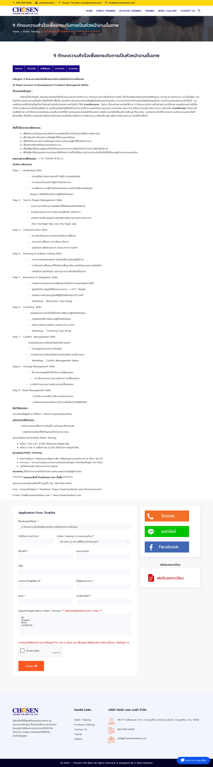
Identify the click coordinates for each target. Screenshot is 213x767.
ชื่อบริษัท (23, 551)
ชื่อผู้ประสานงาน (85, 581)
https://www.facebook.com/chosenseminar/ (77, 489)
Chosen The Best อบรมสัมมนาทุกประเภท (81, 2)
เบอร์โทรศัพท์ (83, 596)
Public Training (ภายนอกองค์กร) (75, 536)
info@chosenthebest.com (121, 2)
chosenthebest (46, 2)
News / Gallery (167, 10)
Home (89, 10)
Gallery (78, 739)
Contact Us (188, 10)
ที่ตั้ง (20, 566)
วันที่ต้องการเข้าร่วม (29, 536)
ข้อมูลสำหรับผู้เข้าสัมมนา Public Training (60, 611)
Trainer (149, 10)
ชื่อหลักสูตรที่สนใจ (28, 521)
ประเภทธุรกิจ (82, 551)
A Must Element (143, 763)
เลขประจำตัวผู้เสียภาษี (29, 581)
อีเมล (22, 596)
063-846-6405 (23, 2)
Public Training (105, 10)
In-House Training (130, 10)
